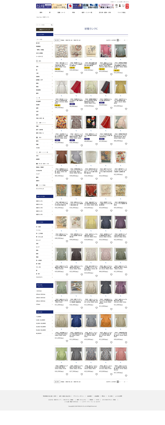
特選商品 (38, 46)
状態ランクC (39, 211)
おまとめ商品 (39, 53)
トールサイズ (39, 56)
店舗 (116, 7)
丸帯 (37, 111)
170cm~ (38, 304)
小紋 (37, 73)
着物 (37, 141)
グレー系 (38, 267)
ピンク (37, 247)
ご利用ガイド (113, 1)
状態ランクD (39, 214)
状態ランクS (39, 201)
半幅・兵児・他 (40, 118)
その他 (37, 148)
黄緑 (37, 257)
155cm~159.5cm (40, 294)
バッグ (37, 174)
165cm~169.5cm (40, 301)
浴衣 (37, 66)
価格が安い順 (77, 40)
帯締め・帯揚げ (40, 167)
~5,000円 (38, 316)
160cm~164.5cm (40, 297)
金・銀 (37, 274)
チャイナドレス (40, 188)
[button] (127, 40)
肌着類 (37, 159)
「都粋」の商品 (40, 50)
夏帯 (37, 115)
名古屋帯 (38, 101)
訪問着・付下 (39, 80)
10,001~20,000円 (41, 323)
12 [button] (124, 40)
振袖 (37, 83)
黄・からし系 (39, 237)
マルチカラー (39, 277)
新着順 (62, 40)
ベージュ (38, 230)
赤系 (37, 243)
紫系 (37, 250)
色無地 (37, 76)
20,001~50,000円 (41, 326)
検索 (127, 7)
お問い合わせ (126, 1)
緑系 (37, 253)
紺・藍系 (38, 263)
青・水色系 (39, 260)
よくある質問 (119, 1)
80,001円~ (39, 333)
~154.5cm (39, 291)
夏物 (37, 93)
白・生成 (38, 227)
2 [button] (119, 40)
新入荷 (37, 43)
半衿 (37, 156)
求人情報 (110, 396)
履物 (37, 177)
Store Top (39, 17)
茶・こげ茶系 (39, 233)
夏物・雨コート (40, 133)
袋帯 (37, 108)
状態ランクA (39, 204)
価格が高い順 (69, 40)
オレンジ (38, 240)
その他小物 (39, 170)
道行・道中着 (39, 129)
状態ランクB (39, 208)
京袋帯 (37, 105)
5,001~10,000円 (40, 320)
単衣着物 (38, 90)
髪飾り (37, 180)
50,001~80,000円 (41, 330)
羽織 (37, 126)
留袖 (37, 86)
